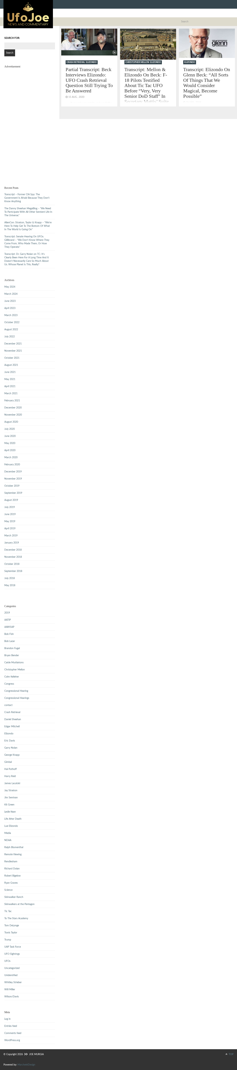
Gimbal (8, 762)
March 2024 (11, 294)
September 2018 (13, 571)
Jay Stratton (10, 790)
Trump (7, 940)
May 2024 (9, 287)
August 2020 (11, 422)
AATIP (7, 620)
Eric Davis (9, 741)
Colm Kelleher (11, 677)
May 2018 (9, 585)
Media (7, 833)
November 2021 (13, 351)
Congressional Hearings (16, 698)
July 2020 (9, 429)
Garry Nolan (10, 748)
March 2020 (11, 457)
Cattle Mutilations (14, 662)
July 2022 (9, 336)
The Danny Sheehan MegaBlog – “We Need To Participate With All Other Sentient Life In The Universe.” (28, 212)
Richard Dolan (12, 869)
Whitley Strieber (13, 982)
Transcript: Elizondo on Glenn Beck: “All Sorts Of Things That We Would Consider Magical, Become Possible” (206, 83)
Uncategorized (12, 968)
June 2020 (10, 436)
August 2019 (11, 500)
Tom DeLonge (11, 925)
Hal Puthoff (10, 769)
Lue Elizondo (11, 826)
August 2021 (11, 365)
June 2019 (10, 514)
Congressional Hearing (16, 691)
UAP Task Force (12, 947)
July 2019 (9, 507)
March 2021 (11, 393)
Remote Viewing (13, 854)
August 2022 (11, 329)
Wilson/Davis (11, 996)
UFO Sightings (12, 954)
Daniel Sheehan (12, 719)
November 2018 (13, 557)
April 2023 (9, 308)
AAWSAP (9, 627)
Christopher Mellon (137, 62)
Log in (7, 1019)
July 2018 (9, 578)
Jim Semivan (11, 797)
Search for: (12, 38)
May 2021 (9, 379)
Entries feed (10, 1026)
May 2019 (9, 521)
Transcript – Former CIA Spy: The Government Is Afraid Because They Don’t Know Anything (26, 198)
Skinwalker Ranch (13, 897)
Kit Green (9, 805)
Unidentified (11, 975)
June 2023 (10, 301)
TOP (231, 1054)
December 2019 (13, 472)
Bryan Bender (11, 655)
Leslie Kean (10, 812)
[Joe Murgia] (28, 14)
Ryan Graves (11, 883)
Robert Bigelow (12, 876)
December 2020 (13, 408)
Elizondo (91, 62)
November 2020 (13, 415)
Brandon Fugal (12, 648)
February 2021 (12, 400)
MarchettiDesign (26, 1065)
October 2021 (11, 358)
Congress (9, 684)
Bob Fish (9, 634)
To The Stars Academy (16, 918)
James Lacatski (12, 783)
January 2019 (11, 543)
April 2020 (9, 450)
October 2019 (11, 486)
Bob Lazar (9, 641)
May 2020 (9, 443)
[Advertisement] (29, 123)
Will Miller (9, 989)
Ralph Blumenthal (13, 847)
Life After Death (13, 819)
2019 (7, 613)
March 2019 (11, 535)
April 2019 (9, 528)
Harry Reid (10, 776)
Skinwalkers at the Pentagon (19, 904)
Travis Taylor (10, 932)
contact (8, 705)
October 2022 (11, 322)
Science (8, 890)
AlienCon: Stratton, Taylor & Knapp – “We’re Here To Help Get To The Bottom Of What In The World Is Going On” (28, 226)
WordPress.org (12, 1040)
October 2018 (11, 564)
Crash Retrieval (76, 62)
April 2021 (9, 386)
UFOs (7, 961)
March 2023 (11, 315)
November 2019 (13, 479)
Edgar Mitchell (12, 726)
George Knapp (12, 755)
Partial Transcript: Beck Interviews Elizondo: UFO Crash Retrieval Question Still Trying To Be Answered (89, 80)
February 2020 (12, 464)
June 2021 (10, 372)
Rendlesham (10, 861)
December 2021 (13, 344)
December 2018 (13, 550)
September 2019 (13, 493)
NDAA (7, 840)
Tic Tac (8, 911)
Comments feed (12, 1033)
